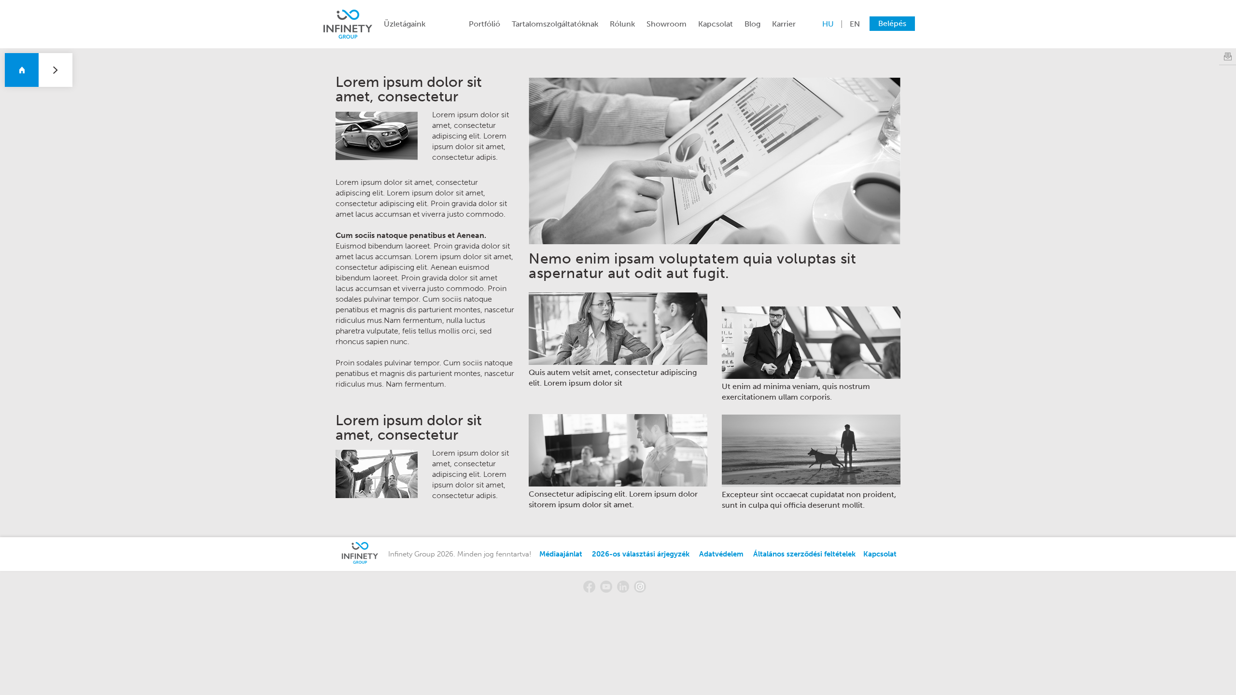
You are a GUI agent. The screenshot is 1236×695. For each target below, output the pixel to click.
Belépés (892, 23)
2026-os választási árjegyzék (640, 554)
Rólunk (622, 23)
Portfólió (484, 23)
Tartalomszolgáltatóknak (555, 23)
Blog (752, 23)
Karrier (784, 23)
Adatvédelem (721, 554)
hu (828, 23)
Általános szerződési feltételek (804, 554)
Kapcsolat (715, 23)
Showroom (666, 23)
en (855, 23)
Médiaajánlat (560, 554)
